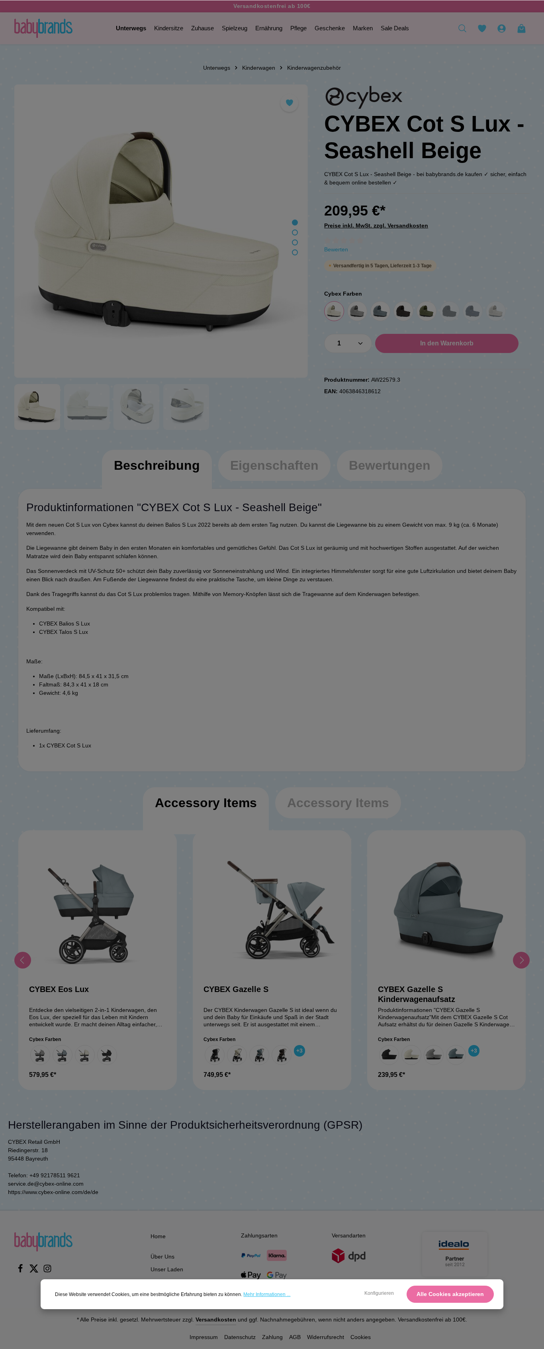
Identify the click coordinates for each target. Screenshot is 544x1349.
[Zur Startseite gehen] (43, 28)
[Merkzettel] (482, 28)
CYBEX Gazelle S (236, 989)
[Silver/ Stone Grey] (40, 1055)
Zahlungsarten (259, 1235)
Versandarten (349, 1235)
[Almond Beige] (496, 311)
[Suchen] (462, 28)
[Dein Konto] (501, 28)
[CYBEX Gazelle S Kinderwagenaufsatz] (446, 909)
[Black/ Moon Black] (107, 1055)
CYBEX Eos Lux (59, 989)
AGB (295, 1337)
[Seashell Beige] (334, 311)
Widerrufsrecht (325, 1337)
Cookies (360, 1337)
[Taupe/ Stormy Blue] (62, 1055)
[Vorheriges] (22, 960)
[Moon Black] (450, 311)
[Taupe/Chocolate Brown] (282, 1055)
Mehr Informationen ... (266, 1294)
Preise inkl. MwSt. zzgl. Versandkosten (376, 225)
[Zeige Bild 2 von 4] (295, 232)
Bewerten (336, 249)
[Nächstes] (521, 960)
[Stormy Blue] (380, 311)
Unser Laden (167, 1269)
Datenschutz (240, 1337)
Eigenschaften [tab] (274, 465)
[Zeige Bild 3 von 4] (295, 242)
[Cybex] (364, 97)
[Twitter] (34, 1271)
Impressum (204, 1337)
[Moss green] (426, 311)
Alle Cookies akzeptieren (450, 1294)
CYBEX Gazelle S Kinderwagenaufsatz (416, 994)
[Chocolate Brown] (403, 311)
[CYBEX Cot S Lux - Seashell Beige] (160, 231)
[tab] (157, 473)
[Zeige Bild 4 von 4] (295, 252)
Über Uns (162, 1256)
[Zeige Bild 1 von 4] (295, 222)
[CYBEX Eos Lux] (97, 909)
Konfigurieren (379, 1293)
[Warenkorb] (521, 28)
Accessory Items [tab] (206, 803)
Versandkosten (216, 1319)
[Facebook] (21, 1271)
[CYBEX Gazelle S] (272, 909)
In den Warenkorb (447, 343)
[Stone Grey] (357, 311)
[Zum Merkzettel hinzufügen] (289, 103)
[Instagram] (47, 1271)
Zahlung (272, 1337)
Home (158, 1236)
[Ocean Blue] (473, 311)
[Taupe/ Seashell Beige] (85, 1055)
